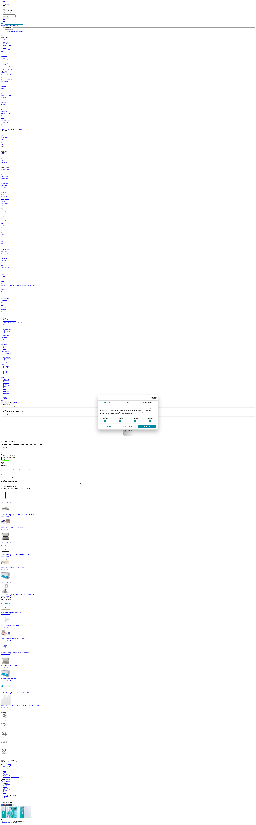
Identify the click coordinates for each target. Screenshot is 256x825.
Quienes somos (6, 784)
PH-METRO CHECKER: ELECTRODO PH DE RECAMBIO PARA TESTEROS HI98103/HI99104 (23, 501)
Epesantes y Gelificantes (8, 328)
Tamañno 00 (5, 367)
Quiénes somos (6, 31)
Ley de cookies (6, 796)
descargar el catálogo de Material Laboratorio (10, 285)
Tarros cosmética (6, 385)
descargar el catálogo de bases (7, 129)
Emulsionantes (6, 342)
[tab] (128, 316)
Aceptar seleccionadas (128, 426)
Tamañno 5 (5, 374)
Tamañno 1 (5, 370)
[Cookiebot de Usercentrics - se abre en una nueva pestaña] (151, 398)
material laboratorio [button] (5, 391)
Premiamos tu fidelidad (8, 775)
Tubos (4, 386)
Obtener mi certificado (6, 781)
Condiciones (20, 31)
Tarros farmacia (6, 384)
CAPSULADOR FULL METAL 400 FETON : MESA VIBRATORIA (16, 692)
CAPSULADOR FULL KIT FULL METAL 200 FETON (13, 638)
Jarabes (4, 339)
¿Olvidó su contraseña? (14, 17)
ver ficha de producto (6, 502)
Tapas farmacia (6, 380)
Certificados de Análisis (9, 481)
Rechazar (109, 426)
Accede (4, 771)
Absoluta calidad (6, 789)
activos (4, 39)
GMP (17, 31)
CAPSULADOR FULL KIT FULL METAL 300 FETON (13, 527)
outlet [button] (2, 400)
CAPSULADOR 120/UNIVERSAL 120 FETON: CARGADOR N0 (15, 652)
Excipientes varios (7, 329)
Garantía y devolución (8, 800)
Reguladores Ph (6, 331)
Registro (5, 772)
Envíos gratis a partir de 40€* (14, 24)
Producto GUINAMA (8, 788)
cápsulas (5, 46)
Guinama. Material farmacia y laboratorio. (9, 25)
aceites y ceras (6, 43)
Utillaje (4, 394)
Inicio (4, 410)
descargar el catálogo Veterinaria (21, 69)
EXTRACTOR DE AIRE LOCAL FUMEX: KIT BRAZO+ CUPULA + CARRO (18, 594)
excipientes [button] (3, 324)
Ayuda (4, 773)
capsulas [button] (2, 364)
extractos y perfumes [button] (5, 351)
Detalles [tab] (128, 402)
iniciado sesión (28, 469)
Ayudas (4, 793)
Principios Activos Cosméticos (9, 321)
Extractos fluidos (6, 357)
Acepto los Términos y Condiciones (9, 822)
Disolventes (5, 330)
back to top (3, 823)
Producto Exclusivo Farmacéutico (10, 319)
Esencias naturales (7, 353)
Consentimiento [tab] (108, 402)
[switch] (120, 421)
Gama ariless (6, 383)
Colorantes (5, 326)
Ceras (4, 349)
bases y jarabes (6, 42)
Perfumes (5, 354)
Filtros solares (6, 335)
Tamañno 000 (6, 366)
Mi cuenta (5, 769)
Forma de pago (6, 774)
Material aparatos (6, 393)
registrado (17, 469)
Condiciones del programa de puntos (11, 777)
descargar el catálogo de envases (7, 245)
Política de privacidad (7, 797)
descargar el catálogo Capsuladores (27, 285)
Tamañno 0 (5, 368)
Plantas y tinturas (6, 362)
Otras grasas (5, 347)
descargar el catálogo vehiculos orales (21, 129)
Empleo (4, 791)
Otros (4, 389)
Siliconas (5, 332)
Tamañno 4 (5, 373)
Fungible (5, 396)
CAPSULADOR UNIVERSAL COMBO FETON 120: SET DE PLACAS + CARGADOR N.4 (21, 705)
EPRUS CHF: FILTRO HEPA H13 (8, 581)
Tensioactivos (6, 334)
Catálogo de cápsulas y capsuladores (8, 205)
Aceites (4, 346)
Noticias (5, 790)
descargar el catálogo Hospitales (7, 69)
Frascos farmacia (6, 379)
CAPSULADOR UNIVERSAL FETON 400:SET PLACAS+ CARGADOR (17, 514)
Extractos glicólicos (7, 358)
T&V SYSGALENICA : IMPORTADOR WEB (11, 612)
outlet (2, 51)
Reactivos (5, 397)
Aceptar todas (147, 426)
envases (4, 48)
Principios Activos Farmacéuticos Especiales (12, 322)
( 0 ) (1, 452)
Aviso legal (5, 798)
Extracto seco (6, 360)
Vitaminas (5, 318)
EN (2, 24)
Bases (4, 340)
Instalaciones (12, 31)
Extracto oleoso (6, 359)
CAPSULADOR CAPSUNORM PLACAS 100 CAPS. (13, 567)
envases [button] (2, 377)
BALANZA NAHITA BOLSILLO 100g (9, 541)
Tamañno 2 (5, 371)
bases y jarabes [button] (4, 337)
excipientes (5, 41)
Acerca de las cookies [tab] (148, 402)
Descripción (5, 475)
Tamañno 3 (5, 372)
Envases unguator (7, 387)
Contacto (5, 787)
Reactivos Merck (6, 398)
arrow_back (1, 414)
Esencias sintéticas (7, 356)
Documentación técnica (8, 478)
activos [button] (2, 316)
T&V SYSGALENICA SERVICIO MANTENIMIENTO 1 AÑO (15, 554)
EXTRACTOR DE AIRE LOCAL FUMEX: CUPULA (12, 625)
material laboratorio (7, 49)
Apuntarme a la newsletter (19, 821)
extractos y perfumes (7, 45)
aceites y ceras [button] (4, 344)
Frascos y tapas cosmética (8, 381)
